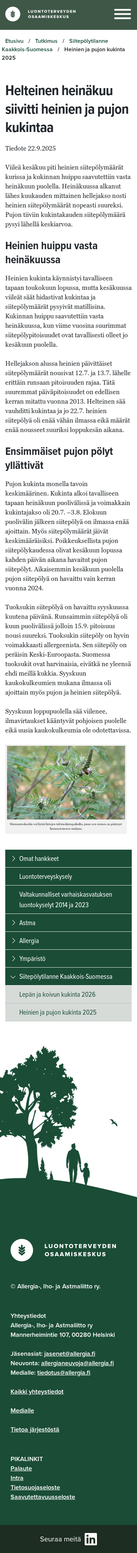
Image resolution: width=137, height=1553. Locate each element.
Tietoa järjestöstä (35, 1429)
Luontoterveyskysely (45, 876)
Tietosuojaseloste (35, 1487)
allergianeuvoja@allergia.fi (77, 1363)
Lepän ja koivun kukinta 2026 (57, 994)
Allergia (29, 940)
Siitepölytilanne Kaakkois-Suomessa (65, 976)
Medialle (22, 1410)
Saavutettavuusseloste (43, 1496)
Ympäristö (32, 958)
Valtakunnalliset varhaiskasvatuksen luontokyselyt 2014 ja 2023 (65, 899)
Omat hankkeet (39, 858)
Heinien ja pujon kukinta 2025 (58, 1012)
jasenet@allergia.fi (69, 1353)
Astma (27, 922)
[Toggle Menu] (122, 14)
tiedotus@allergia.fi (63, 1372)
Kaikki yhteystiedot (37, 1391)
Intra (17, 1477)
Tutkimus (46, 41)
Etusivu (14, 41)
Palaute (21, 1468)
